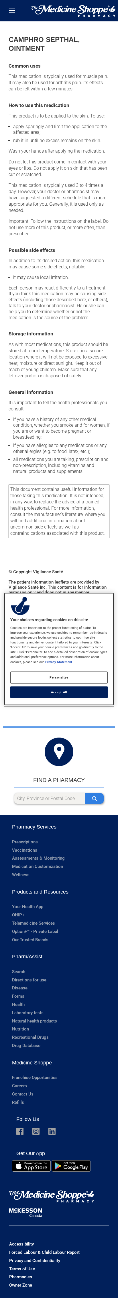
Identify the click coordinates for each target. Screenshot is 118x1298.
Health (18, 1004)
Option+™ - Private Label (35, 931)
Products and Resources (40, 892)
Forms (18, 996)
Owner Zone (20, 1285)
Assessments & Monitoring (38, 858)
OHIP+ (18, 915)
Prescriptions (25, 842)
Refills (18, 1102)
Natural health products (34, 1021)
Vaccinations (24, 850)
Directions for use (29, 980)
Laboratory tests (28, 1012)
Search (18, 971)
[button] (20, 1131)
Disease (19, 988)
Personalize (59, 677)
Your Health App (27, 906)
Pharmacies (20, 1276)
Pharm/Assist (27, 956)
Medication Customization (37, 866)
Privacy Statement (58, 662)
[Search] (94, 798)
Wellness (21, 874)
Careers (19, 1085)
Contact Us (23, 1094)
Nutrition (20, 1029)
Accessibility (21, 1244)
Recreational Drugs (30, 1037)
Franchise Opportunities (35, 1077)
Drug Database (26, 1045)
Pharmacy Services (34, 827)
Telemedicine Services (33, 923)
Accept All (59, 692)
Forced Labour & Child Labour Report (44, 1252)
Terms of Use (22, 1268)
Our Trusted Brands (30, 939)
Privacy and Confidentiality (34, 1260)
